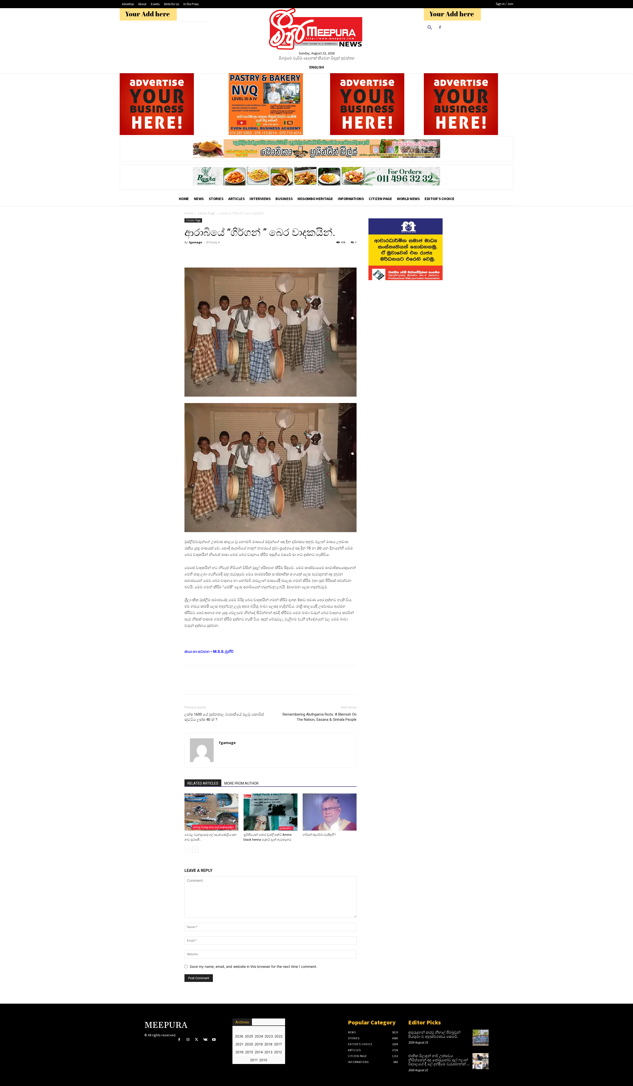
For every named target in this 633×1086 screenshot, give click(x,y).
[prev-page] (187, 849)
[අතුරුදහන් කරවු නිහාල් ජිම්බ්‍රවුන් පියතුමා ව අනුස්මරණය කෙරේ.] (481, 1038)
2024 (259, 1036)
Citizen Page (206, 213)
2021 (239, 1044)
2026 (239, 1036)
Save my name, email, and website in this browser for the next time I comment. (253, 966)
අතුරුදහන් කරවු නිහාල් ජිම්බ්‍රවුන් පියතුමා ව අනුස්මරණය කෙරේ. (434, 1034)
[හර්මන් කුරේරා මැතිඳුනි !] (330, 812)
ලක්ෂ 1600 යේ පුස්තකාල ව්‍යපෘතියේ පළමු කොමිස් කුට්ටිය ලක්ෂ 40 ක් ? (224, 717)
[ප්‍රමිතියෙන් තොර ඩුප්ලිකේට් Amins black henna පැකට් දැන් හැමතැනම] (270, 812)
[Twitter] (196, 1040)
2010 (263, 1060)
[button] (430, 28)
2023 (269, 1036)
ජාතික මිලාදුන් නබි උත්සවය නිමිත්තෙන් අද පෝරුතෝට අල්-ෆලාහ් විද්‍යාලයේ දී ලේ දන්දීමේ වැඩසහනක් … (439, 1060)
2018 (268, 1044)
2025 (249, 1036)
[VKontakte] (205, 1040)
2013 (268, 1052)
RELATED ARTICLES (202, 783)
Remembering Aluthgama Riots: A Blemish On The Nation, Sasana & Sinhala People (320, 717)
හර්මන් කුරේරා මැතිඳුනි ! (319, 835)
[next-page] (195, 849)
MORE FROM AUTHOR (241, 783)
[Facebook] (440, 27)
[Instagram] (188, 1040)
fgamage (195, 242)
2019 (259, 1044)
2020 (249, 1044)
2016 (239, 1052)
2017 (278, 1044)
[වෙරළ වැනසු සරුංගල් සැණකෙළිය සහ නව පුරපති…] (211, 812)
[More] (212, 253)
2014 (259, 1052)
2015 (249, 1052)
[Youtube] (214, 1040)
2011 (254, 1060)
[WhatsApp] (201, 253)
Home (188, 213)
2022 (278, 1036)
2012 (278, 1052)
